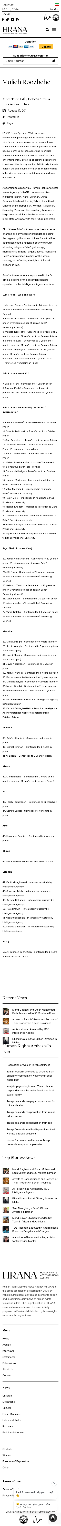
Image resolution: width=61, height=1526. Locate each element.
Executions (9, 1401)
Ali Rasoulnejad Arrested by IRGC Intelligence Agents (30, 1031)
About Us (8, 1369)
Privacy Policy (10, 1495)
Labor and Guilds (12, 1420)
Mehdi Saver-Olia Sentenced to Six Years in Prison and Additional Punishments (32, 1219)
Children (7, 1395)
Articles (7, 1344)
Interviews (8, 1350)
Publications (9, 1363)
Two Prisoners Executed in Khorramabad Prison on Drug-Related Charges (35, 1229)
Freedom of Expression (16, 1461)
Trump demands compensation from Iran (29, 1122)
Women (7, 1455)
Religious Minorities (13, 1432)
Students (7, 1449)
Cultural (7, 1407)
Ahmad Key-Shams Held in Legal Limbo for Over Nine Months (34, 1239)
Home (6, 1338)
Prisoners (8, 1426)
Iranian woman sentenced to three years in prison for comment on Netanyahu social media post (30, 1075)
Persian (54, 9)
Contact (7, 1375)
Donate (46, 46)
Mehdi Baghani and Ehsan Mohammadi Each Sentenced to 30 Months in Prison (34, 1011)
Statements (9, 1357)
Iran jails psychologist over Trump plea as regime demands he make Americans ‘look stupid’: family (30, 1090)
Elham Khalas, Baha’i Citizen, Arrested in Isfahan (34, 1040)
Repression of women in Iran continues (28, 1064)
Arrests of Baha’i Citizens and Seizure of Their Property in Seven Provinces (34, 1021)
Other (6, 1467)
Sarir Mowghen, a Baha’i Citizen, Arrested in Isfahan (30, 1210)
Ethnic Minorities (12, 1414)
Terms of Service (12, 1489)
